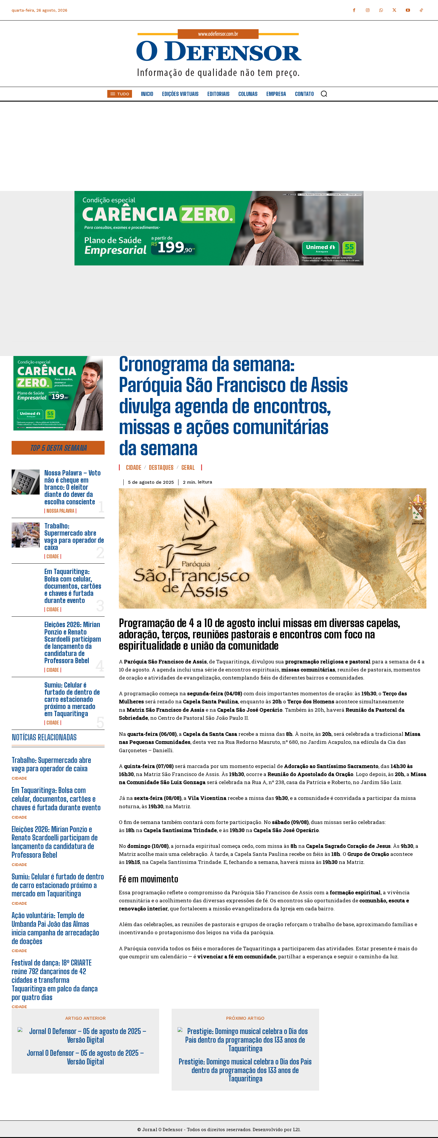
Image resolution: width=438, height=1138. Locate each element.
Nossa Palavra (60, 511)
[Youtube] (408, 10)
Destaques (161, 467)
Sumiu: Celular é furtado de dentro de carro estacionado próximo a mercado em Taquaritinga (72, 699)
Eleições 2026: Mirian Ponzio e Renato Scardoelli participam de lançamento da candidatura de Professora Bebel (72, 643)
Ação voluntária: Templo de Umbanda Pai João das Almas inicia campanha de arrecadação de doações (55, 928)
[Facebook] (354, 10)
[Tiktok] (421, 10)
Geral (188, 467)
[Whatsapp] (381, 10)
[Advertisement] (219, 146)
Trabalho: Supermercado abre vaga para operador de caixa (74, 537)
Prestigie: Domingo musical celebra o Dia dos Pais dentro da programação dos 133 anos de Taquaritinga (245, 1070)
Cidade (52, 556)
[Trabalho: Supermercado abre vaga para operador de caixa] (26, 535)
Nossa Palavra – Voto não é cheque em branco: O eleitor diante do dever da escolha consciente (72, 487)
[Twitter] (394, 10)
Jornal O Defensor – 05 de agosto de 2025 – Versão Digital (85, 1057)
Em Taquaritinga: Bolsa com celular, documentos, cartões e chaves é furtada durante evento (72, 586)
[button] (324, 93)
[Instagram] (367, 10)
